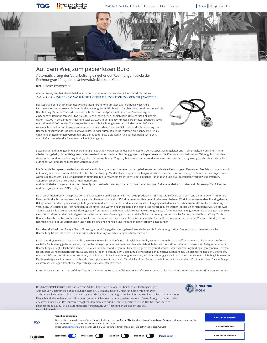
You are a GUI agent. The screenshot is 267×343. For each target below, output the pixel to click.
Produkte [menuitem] (123, 6)
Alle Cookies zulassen (225, 317)
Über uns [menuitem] (174, 6)
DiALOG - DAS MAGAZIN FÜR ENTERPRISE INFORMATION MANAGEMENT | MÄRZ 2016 (106, 97)
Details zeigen (166, 336)
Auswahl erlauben (225, 326)
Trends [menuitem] (136, 6)
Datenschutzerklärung (73, 327)
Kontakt (202, 6)
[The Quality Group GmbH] (43, 6)
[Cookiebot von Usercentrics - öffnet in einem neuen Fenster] (37, 338)
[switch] (99, 336)
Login (215, 6)
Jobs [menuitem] (162, 6)
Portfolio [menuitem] (110, 6)
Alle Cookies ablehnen (225, 335)
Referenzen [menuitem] (150, 6)
